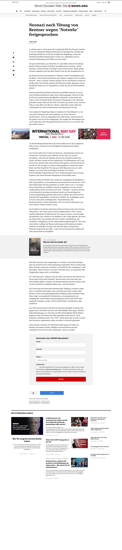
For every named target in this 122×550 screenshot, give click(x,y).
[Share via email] (13, 70)
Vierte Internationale (31, 15)
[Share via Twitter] (13, 57)
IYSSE (60, 15)
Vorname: (39, 349)
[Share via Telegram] (13, 66)
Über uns (104, 2)
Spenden (94, 15)
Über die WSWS (78, 15)
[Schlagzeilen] (21, 12)
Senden (61, 379)
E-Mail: (38, 341)
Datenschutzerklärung (52, 369)
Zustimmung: (40, 364)
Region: (38, 357)
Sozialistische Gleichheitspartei (48, 15)
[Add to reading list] (13, 75)
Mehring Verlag (68, 15)
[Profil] (108, 2)
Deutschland (45, 402)
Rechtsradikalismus (34, 402)
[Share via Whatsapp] (13, 62)
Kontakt (99, 2)
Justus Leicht (33, 41)
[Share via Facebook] (13, 53)
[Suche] (105, 12)
